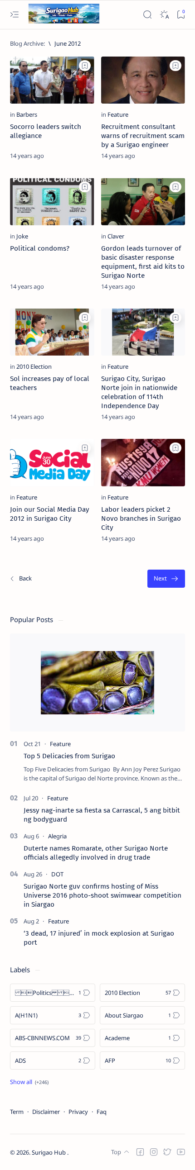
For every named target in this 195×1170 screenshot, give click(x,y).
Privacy (78, 1112)
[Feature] (117, 114)
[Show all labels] (29, 1081)
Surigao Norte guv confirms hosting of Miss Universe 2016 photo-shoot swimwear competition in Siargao (102, 895)
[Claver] (115, 236)
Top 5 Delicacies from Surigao (69, 756)
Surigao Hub (49, 1152)
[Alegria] (57, 836)
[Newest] (20, 579)
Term (17, 1112)
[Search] (147, 15)
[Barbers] (26, 114)
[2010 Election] (34, 366)
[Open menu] (14, 15)
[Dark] (164, 15)
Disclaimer (46, 1112)
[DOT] (57, 874)
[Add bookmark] (84, 65)
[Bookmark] (181, 15)
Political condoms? (39, 248)
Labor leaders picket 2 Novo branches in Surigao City (141, 518)
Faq (102, 1112)
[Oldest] (166, 579)
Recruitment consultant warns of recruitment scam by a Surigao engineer (143, 136)
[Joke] (22, 236)
